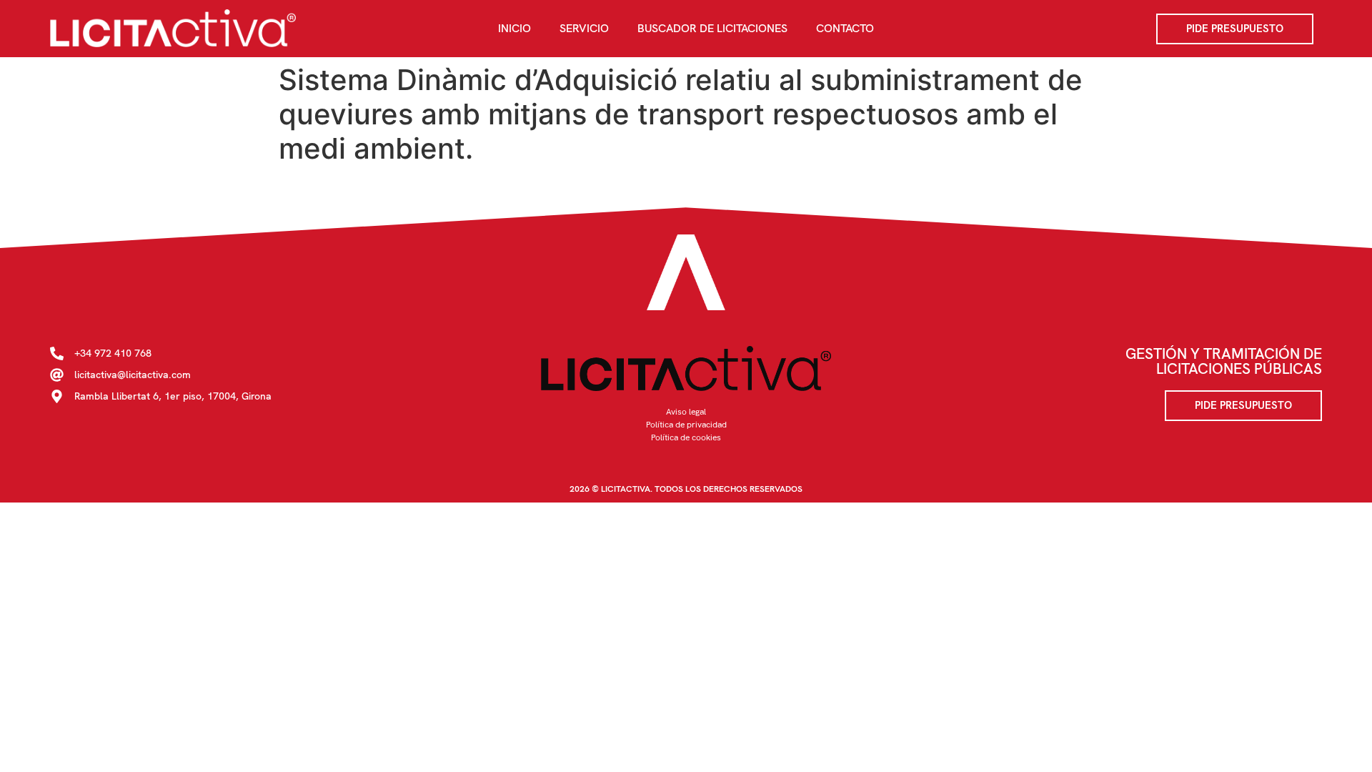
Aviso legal (686, 411)
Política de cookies (686, 437)
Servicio (584, 28)
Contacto (845, 28)
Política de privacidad (686, 424)
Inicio (514, 28)
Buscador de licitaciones (712, 28)
